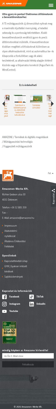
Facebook (14, 296)
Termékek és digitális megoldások (31, 137)
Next (52, 103)
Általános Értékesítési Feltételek (15, 243)
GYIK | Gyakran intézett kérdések (15, 268)
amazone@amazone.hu (22, 217)
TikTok (40, 296)
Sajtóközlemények (13, 276)
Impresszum (10, 225)
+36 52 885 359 (18, 207)
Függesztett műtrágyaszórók (18, 146)
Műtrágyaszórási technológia (18, 141)
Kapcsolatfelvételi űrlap (15, 260)
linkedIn (40, 303)
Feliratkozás (28, 364)
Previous (3, 103)
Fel (49, 173)
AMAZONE (7, 137)
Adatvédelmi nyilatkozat (10, 233)
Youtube (13, 310)
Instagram (14, 303)
